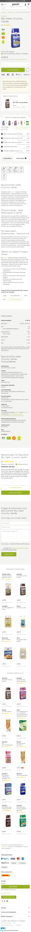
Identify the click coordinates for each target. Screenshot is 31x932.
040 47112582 (15, 886)
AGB (14, 923)
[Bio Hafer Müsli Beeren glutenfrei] (15, 123)
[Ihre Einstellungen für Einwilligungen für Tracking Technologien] (10, 930)
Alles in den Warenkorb (21, 128)
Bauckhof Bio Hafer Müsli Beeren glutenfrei (13, 142)
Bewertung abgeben (15, 492)
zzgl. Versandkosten (20, 59)
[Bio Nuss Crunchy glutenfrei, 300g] (8, 590)
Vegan (4, 295)
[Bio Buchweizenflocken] (8, 757)
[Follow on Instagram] (7, 901)
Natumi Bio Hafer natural (10, 146)
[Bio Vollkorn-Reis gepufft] (23, 653)
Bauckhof (3, 16)
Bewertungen (21, 158)
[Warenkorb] (28, 4)
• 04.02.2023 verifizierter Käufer (14, 464)
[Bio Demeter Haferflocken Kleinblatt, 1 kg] (8, 789)
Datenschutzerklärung (7, 925)
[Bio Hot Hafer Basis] (23, 789)
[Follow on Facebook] (2, 901)
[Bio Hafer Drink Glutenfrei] (23, 757)
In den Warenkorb (13, 70)
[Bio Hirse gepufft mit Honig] (8, 622)
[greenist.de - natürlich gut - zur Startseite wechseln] (16, 4)
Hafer (25, 295)
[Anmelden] (25, 4)
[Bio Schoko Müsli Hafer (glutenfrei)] (8, 821)
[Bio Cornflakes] (8, 653)
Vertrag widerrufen (9, 897)
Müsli (4, 299)
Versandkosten (4, 846)
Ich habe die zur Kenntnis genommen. (15, 549)
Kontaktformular (5, 893)
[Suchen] (28, 7)
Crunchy (13, 192)
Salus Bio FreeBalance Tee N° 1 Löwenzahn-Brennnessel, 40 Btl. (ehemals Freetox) (13, 150)
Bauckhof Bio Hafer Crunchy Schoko (13, 138)
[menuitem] (25, 4)
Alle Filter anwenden (15, 299)
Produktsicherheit (6, 923)
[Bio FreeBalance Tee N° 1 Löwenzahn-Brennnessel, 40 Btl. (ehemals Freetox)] (27, 123)
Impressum (19, 925)
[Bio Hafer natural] (21, 123)
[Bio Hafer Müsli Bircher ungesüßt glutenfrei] (23, 821)
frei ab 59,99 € (20, 1)
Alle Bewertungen (15, 487)
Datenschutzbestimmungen (20, 548)
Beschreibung (7, 158)
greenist (5, 257)
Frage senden (8, 554)
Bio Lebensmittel (15, 295)
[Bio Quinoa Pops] (23, 622)
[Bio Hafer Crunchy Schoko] (9, 123)
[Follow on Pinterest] (5, 901)
